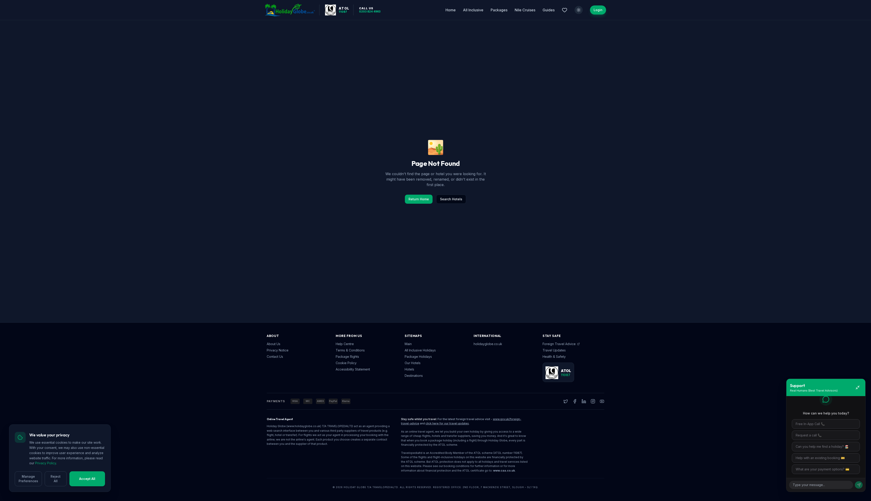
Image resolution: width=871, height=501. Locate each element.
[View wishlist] (564, 10)
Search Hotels (451, 199)
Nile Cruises (525, 10)
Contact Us (275, 356)
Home (450, 10)
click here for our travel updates (447, 423)
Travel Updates (554, 350)
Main (408, 344)
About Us (273, 344)
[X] (565, 401)
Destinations (414, 376)
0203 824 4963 (369, 11)
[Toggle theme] (579, 10)
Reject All (56, 478)
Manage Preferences (28, 478)
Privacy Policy (45, 463)
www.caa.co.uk (504, 470)
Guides (549, 10)
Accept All (87, 479)
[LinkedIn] (584, 401)
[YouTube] (602, 401)
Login (598, 10)
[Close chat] (858, 387)
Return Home (419, 199)
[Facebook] (575, 401)
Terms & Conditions (350, 350)
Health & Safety (554, 356)
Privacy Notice (278, 350)
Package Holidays (418, 356)
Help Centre (345, 344)
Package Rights (347, 356)
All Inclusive (473, 10)
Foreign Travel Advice (559, 344)
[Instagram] (593, 401)
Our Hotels (413, 363)
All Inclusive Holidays (420, 350)
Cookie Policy (346, 363)
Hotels (409, 369)
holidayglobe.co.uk (488, 344)
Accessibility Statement (353, 369)
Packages (499, 10)
